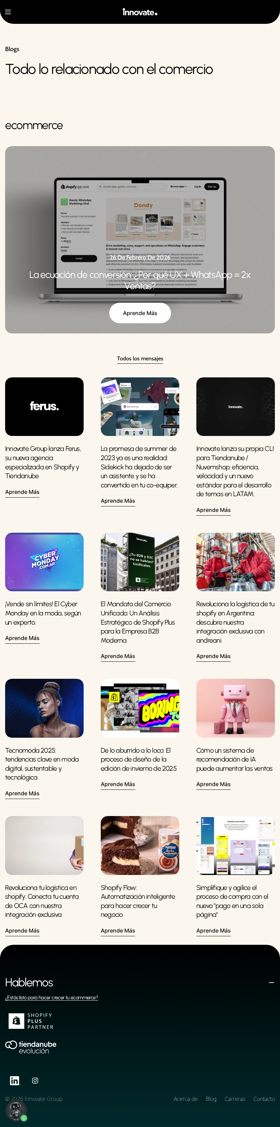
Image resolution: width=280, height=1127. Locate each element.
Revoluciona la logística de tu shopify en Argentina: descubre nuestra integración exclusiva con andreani (235, 622)
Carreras (235, 1098)
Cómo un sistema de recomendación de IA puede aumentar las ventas (234, 759)
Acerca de (186, 1098)
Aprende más (140, 313)
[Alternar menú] (8, 12)
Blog (211, 1098)
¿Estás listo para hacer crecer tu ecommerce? (51, 997)
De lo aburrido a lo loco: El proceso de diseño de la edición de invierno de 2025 (139, 759)
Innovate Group (43, 1098)
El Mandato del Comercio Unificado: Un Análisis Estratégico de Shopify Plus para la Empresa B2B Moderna (138, 622)
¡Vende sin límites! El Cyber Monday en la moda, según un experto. (43, 613)
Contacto (264, 1098)
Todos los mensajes (140, 358)
